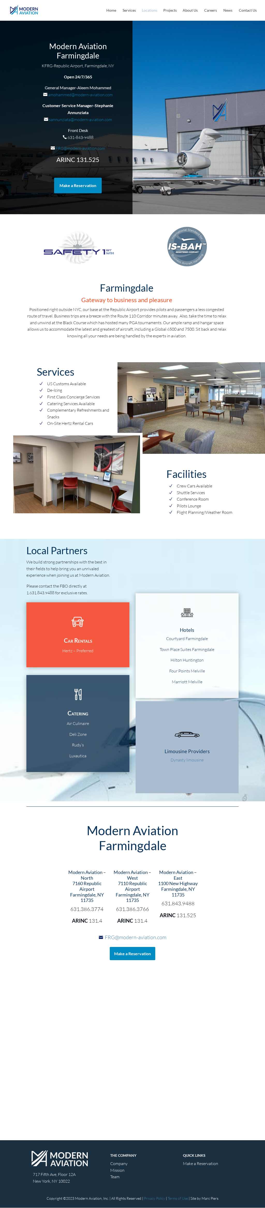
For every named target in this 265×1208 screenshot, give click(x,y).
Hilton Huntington (187, 660)
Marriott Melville (187, 681)
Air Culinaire (78, 723)
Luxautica (77, 755)
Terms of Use (178, 1198)
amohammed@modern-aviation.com (80, 94)
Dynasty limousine (187, 759)
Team (115, 1176)
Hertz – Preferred (77, 650)
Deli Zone (78, 734)
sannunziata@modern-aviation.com (80, 119)
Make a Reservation (78, 185)
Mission (117, 1170)
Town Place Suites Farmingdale (187, 649)
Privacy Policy (154, 1198)
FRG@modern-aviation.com (80, 148)
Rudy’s (78, 744)
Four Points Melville (187, 670)
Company (119, 1163)
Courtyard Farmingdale (187, 638)
